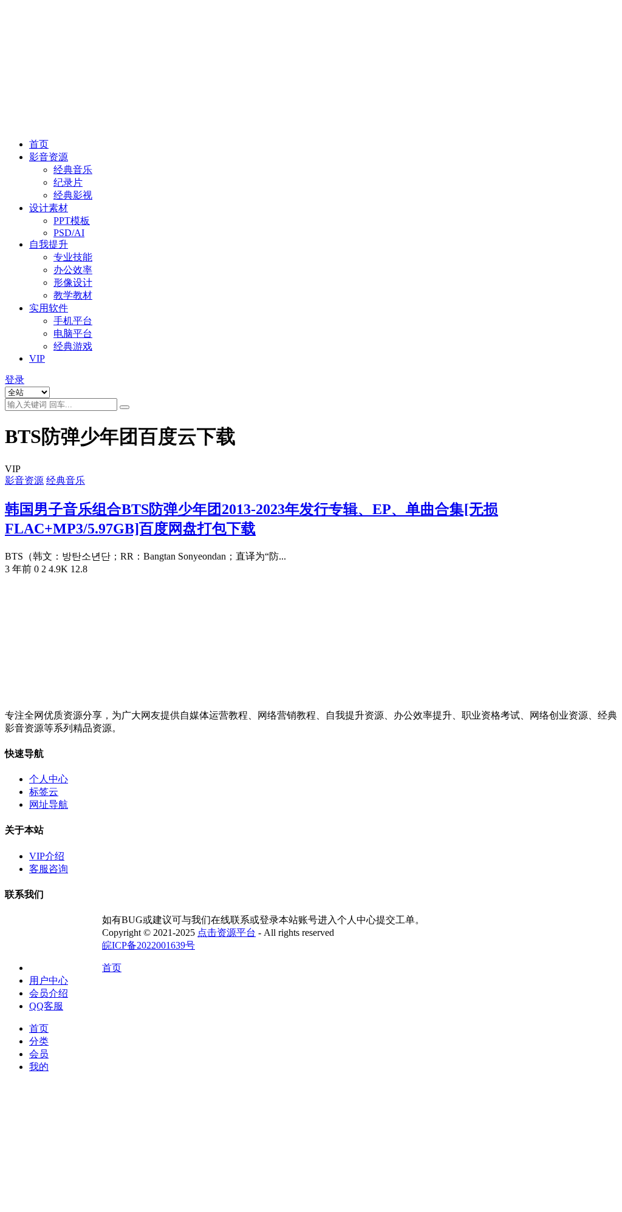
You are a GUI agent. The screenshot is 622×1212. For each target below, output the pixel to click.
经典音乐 (72, 169)
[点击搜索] (124, 407)
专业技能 (72, 257)
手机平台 (72, 321)
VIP (37, 358)
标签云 (43, 792)
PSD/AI (68, 233)
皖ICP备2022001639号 (148, 945)
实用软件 (48, 308)
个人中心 (48, 779)
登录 (14, 379)
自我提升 (48, 244)
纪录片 (68, 182)
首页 (39, 144)
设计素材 (48, 208)
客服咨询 (48, 869)
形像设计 (72, 282)
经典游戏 (72, 346)
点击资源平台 (226, 932)
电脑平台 (72, 333)
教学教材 (72, 295)
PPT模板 (71, 220)
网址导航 (48, 804)
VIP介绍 (46, 856)
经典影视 (72, 195)
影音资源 (48, 157)
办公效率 (72, 270)
